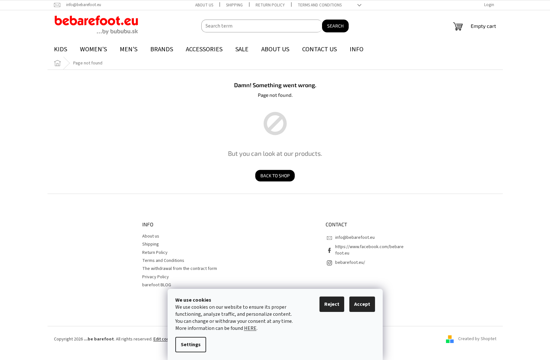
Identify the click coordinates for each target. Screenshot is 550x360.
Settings (191, 344)
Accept (362, 304)
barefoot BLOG (156, 285)
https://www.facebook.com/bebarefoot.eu (369, 250)
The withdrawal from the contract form (179, 268)
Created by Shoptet (477, 339)
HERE (250, 328)
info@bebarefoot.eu (355, 237)
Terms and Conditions (320, 5)
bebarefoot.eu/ (350, 262)
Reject (331, 304)
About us (204, 5)
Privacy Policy (155, 277)
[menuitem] (61, 49)
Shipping (234, 5)
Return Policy (270, 5)
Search (335, 26)
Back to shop (275, 175)
